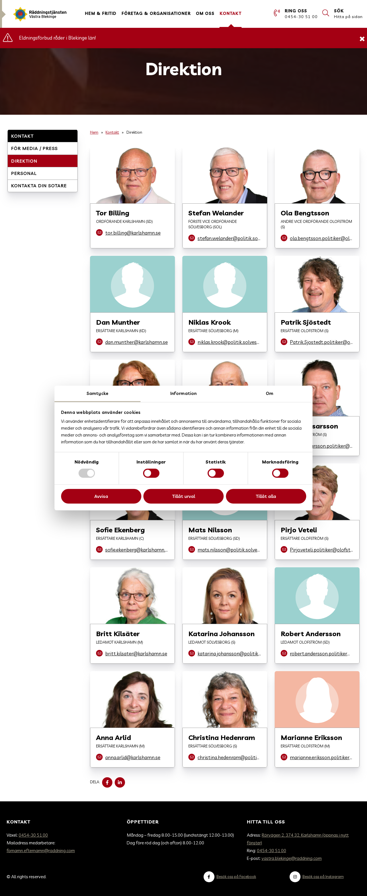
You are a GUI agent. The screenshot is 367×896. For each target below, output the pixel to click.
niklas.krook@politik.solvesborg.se (229, 342)
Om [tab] (269, 393)
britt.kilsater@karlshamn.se (136, 653)
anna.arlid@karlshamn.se (132, 757)
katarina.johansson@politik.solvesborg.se (229, 653)
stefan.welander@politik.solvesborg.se (229, 238)
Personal (24, 173)
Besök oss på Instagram (323, 876)
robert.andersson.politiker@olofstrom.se (322, 653)
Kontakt (230, 13)
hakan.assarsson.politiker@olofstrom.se (322, 446)
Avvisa (101, 496)
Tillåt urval (183, 496)
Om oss (205, 13)
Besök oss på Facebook (236, 876)
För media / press (34, 148)
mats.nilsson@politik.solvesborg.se (229, 550)
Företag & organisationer (156, 13)
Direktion (24, 161)
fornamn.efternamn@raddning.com (41, 850)
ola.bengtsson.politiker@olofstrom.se (322, 238)
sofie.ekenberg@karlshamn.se (137, 550)
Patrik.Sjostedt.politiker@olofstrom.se (322, 342)
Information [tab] (183, 393)
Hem (94, 132)
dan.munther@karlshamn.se (136, 342)
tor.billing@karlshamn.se (133, 233)
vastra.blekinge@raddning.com (291, 858)
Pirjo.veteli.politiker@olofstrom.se (322, 550)
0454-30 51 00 (33, 835)
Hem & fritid (100, 13)
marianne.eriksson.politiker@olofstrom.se (322, 757)
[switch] (151, 473)
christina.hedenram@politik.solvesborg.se (229, 757)
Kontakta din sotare (39, 185)
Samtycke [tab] (97, 393)
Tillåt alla (266, 496)
